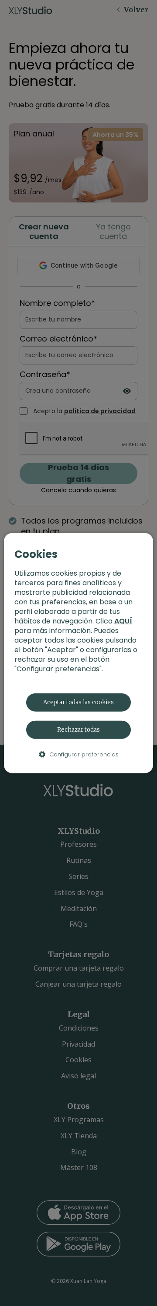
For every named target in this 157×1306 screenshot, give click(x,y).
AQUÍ (123, 621)
